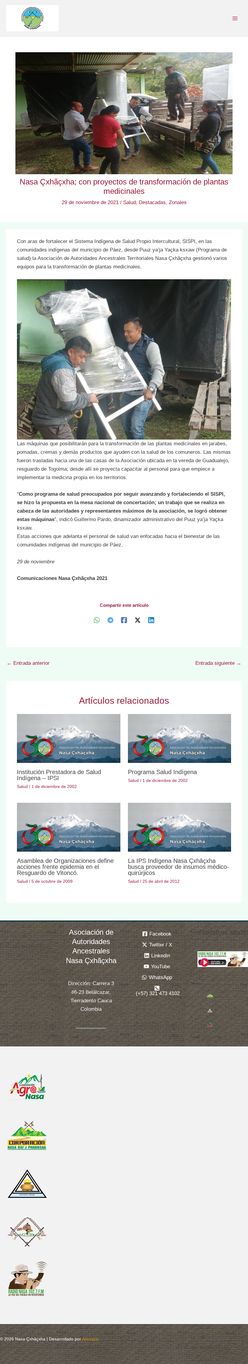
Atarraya (90, 1339)
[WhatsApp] (97, 620)
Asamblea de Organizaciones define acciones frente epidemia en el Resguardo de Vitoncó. (65, 866)
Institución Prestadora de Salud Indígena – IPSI (59, 775)
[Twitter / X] (138, 620)
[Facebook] (124, 620)
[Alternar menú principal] (235, 18)
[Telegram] (110, 620)
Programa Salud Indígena (162, 772)
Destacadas (152, 202)
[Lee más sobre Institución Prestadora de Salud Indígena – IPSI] (68, 738)
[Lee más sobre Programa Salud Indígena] (179, 738)
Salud (129, 202)
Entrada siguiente (218, 663)
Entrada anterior (28, 663)
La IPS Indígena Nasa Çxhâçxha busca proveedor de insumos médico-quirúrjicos (178, 866)
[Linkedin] (151, 620)
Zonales (178, 202)
